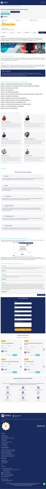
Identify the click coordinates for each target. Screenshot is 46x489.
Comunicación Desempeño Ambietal (15, 484)
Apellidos (15, 305)
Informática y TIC (7, 399)
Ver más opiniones (41, 294)
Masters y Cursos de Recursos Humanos (7, 456)
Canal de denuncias (36, 483)
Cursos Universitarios (4, 445)
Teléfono (15, 309)
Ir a (3, 128)
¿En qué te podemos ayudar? (18, 321)
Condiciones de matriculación (21, 483)
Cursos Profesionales (4, 443)
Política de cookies (30, 483)
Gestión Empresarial (8, 394)
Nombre (15, 301)
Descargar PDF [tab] (4, 11)
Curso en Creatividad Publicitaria (7, 343)
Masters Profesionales (4, 436)
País (15, 317)
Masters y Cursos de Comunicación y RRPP (8, 449)
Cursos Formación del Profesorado (6, 441)
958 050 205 (8, 472)
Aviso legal (7, 483)
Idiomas (38, 394)
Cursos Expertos (3, 440)
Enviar (23, 329)
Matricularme (15, 11)
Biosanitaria (8, 389)
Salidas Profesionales (4, 461)
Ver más (14, 372)
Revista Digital (3, 460)
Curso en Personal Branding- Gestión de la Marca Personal (33, 344)
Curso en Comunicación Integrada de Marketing (10, 361)
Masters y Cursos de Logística (6, 452)
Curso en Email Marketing (29, 361)
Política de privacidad (13, 483)
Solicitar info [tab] (5, 13)
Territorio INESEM (4, 462)
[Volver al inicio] (5, 3)
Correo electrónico (17, 313)
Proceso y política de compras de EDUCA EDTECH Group (23, 485)
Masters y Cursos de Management (6, 453)
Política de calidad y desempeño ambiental (28, 484)
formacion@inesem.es (6, 476)
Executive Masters (4, 435)
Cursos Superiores (4, 444)
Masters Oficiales (4, 439)
